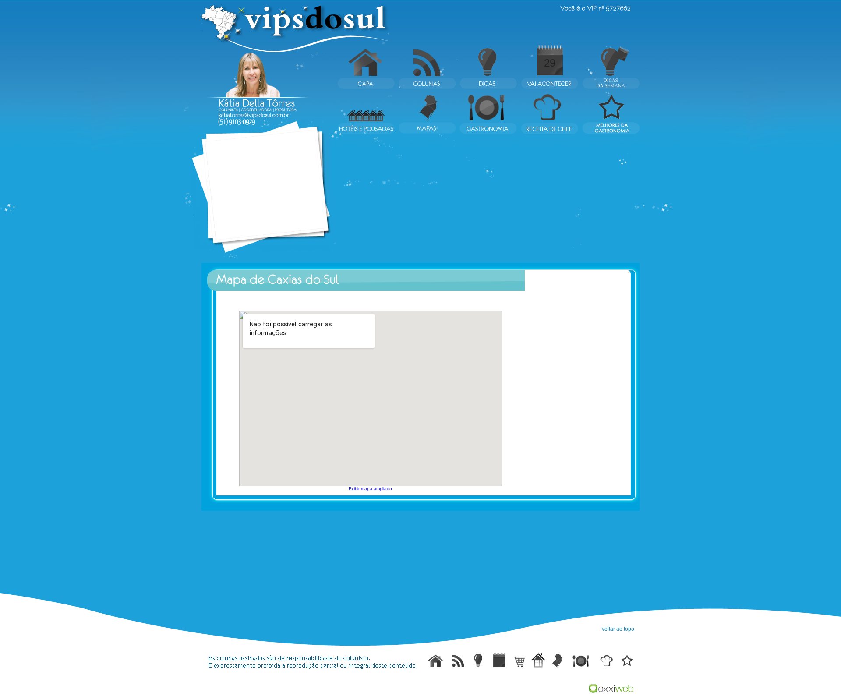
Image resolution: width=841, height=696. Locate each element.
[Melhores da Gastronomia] (626, 660)
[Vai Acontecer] (499, 660)
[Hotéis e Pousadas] (537, 660)
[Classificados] (518, 660)
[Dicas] (478, 660)
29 (549, 63)
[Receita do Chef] (607, 660)
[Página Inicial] (435, 660)
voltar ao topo (618, 629)
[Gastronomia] (582, 660)
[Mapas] (558, 660)
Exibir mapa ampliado (370, 488)
